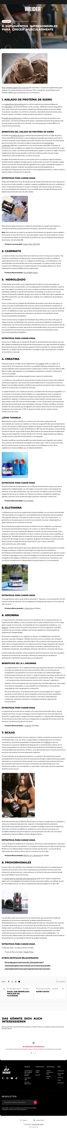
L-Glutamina (28, 608)
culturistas (8, 107)
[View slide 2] (33, 1053)
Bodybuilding (6, 21)
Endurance (61, 1083)
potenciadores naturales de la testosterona (20, 879)
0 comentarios (61, 981)
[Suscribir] (35, 1102)
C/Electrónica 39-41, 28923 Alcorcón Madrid (28, 1073)
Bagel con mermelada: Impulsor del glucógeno (18, 994)
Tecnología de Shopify (38, 1124)
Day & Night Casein (31, 273)
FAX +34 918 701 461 (27, 1083)
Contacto (60, 1077)
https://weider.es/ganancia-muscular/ (15, 88)
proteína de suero (17, 135)
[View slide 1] (31, 1053)
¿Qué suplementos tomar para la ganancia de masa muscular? (27, 969)
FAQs (59, 1080)
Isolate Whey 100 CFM (31, 244)
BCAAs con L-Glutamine (32, 855)
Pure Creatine (29, 501)
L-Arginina (27, 726)
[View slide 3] (36, 1053)
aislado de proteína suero (12, 118)
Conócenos (61, 1071)
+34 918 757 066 (27, 1078)
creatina (41, 364)
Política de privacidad (33, 1127)
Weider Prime (28, 952)
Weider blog (48, 1077)
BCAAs (47, 742)
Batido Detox (42, 992)
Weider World (38, 1071)
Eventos (38, 1075)
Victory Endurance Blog (49, 1072)
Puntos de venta (60, 1074)
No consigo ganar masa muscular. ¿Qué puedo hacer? (24, 962)
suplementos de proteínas (14, 104)
